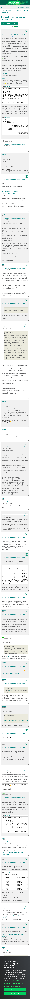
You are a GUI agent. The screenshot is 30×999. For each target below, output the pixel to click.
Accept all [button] (15, 989)
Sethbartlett (4, 154)
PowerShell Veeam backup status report (13, 18)
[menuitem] (27, 7)
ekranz (3, 498)
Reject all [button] (15, 993)
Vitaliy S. (3, 637)
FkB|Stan (3, 175)
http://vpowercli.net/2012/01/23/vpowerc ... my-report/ (14, 674)
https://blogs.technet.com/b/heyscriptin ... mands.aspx (12, 77)
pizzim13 (3, 30)
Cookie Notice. (14, 980)
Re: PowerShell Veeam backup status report (13, 144)
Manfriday (3, 743)
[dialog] (15, 977)
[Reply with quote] (26, 31)
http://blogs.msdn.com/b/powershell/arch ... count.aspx (13, 916)
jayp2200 (3, 947)
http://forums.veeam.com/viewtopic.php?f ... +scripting (13, 935)
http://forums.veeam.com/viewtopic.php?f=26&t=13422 (12, 853)
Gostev (3, 140)
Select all (8, 86)
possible (9, 656)
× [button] (28, 958)
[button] (18, 26)
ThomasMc (4, 299)
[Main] (15, 2)
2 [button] (16, 26)
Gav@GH (3, 838)
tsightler (3, 793)
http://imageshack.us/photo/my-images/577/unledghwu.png (10, 192)
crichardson (4, 610)
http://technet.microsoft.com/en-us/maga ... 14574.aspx (13, 72)
